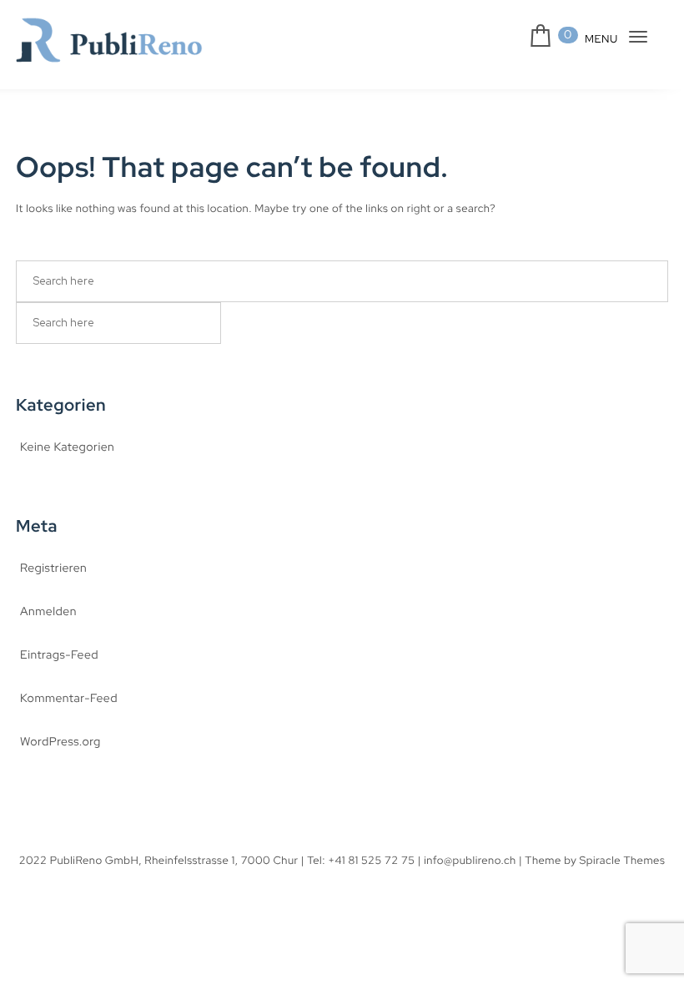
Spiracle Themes (623, 860)
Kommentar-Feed (69, 698)
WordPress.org (60, 742)
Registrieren (53, 568)
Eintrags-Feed (59, 655)
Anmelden (48, 611)
